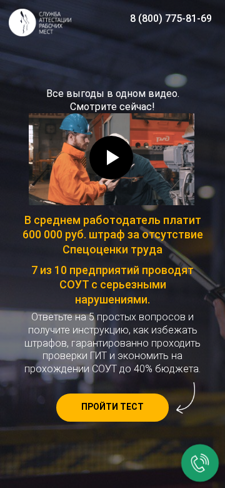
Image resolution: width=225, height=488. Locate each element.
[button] (112, 408)
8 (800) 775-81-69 (171, 18)
